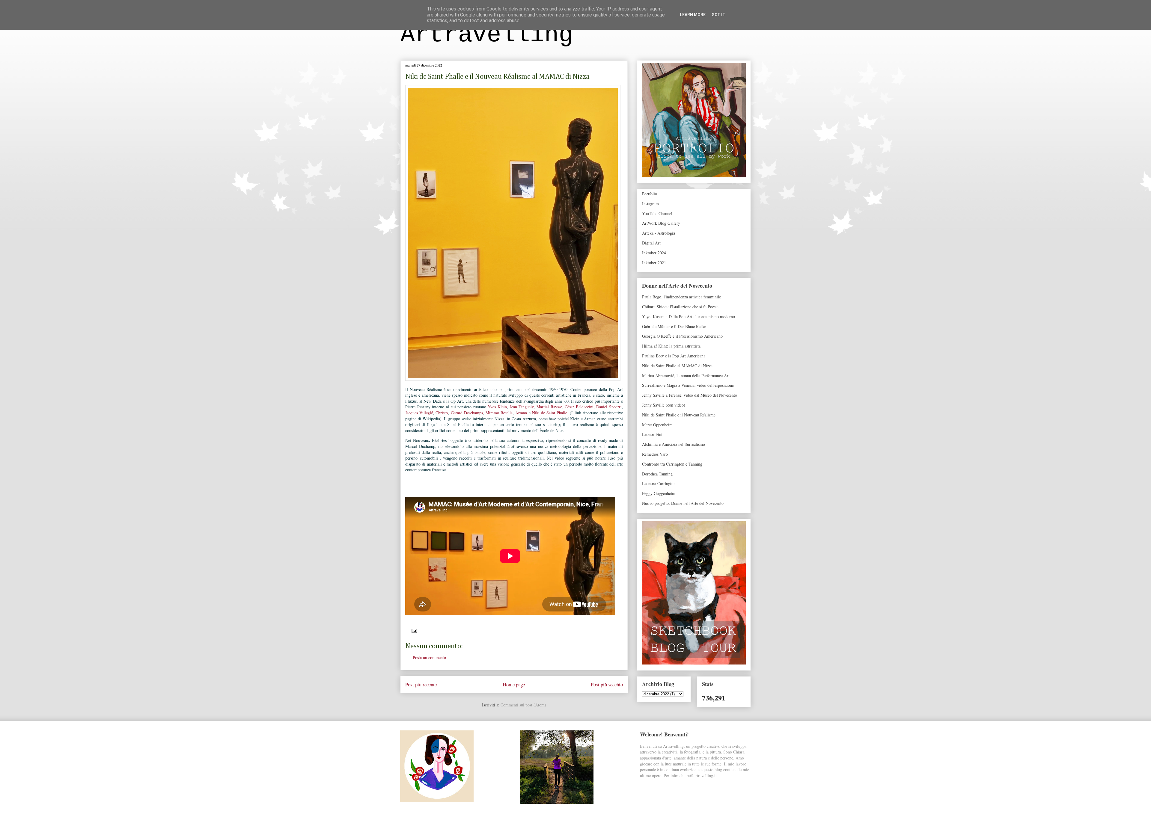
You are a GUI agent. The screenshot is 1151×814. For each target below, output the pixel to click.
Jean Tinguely (522, 407)
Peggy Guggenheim (658, 493)
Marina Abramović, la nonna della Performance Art (686, 375)
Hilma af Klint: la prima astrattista (671, 346)
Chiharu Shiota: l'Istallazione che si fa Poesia (680, 306)
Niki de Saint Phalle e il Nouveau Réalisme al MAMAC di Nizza (497, 76)
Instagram (650, 203)
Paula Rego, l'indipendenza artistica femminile (681, 297)
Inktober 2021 (654, 262)
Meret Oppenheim (657, 425)
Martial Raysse (549, 407)
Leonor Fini (652, 434)
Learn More (693, 14)
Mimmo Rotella (499, 413)
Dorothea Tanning (657, 474)
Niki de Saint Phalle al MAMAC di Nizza (677, 366)
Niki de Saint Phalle (549, 413)
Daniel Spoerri (609, 407)
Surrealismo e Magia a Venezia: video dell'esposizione (688, 385)
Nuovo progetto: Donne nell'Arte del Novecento (683, 503)
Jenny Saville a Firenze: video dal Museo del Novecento (689, 395)
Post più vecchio (607, 684)
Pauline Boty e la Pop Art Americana (673, 356)
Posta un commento (429, 657)
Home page (514, 684)
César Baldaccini (579, 407)
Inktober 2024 (654, 253)
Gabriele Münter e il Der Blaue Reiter (674, 326)
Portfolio (649, 194)
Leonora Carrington (659, 483)
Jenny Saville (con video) (663, 405)
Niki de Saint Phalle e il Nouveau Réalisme (678, 415)
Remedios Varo (655, 454)
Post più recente (421, 684)
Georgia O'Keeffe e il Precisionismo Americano (682, 336)
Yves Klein (497, 407)
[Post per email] (413, 630)
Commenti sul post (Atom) (523, 705)
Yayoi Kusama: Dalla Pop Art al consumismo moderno (688, 316)
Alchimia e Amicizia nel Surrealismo (673, 444)
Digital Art (651, 243)
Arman (521, 413)
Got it (718, 14)
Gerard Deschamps (467, 413)
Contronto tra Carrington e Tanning (672, 464)
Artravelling (486, 35)
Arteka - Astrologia (658, 233)
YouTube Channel (657, 213)
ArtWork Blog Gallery (661, 223)
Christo (442, 413)
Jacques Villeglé (419, 413)
